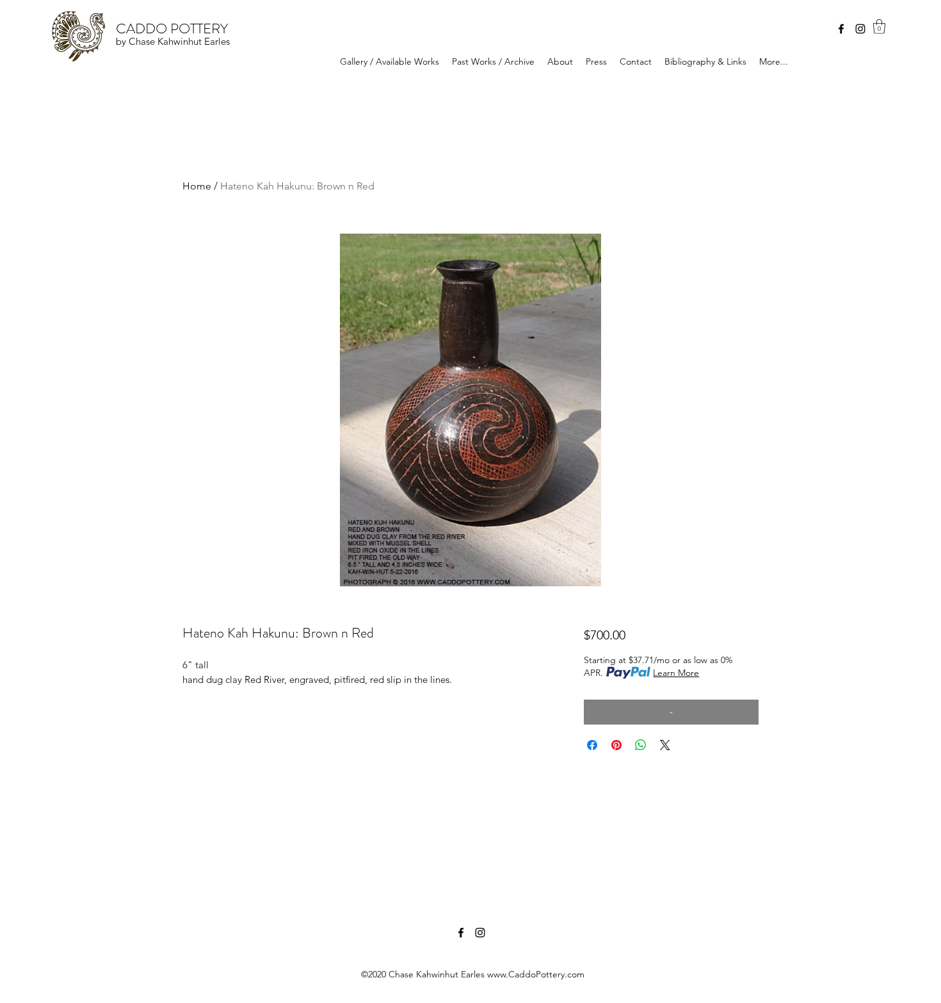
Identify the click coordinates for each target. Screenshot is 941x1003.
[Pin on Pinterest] (616, 745)
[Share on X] (665, 745)
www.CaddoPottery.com (535, 974)
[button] (879, 26)
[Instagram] (860, 28)
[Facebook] (841, 28)
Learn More (676, 672)
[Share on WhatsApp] (640, 745)
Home (196, 186)
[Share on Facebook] (592, 745)
